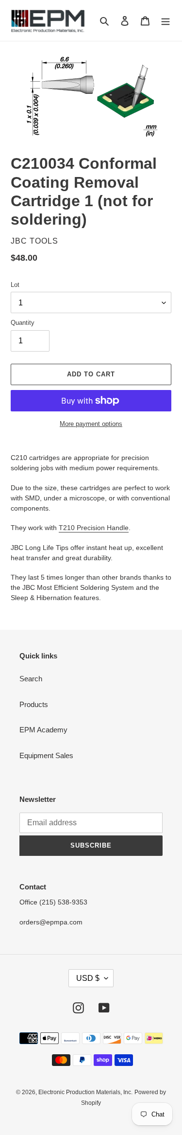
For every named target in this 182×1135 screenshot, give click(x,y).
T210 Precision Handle (94, 528)
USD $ (87, 978)
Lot (15, 284)
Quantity (22, 322)
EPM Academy (43, 730)
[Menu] (165, 20)
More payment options (91, 423)
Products (33, 704)
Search (30, 678)
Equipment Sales (46, 755)
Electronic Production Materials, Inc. (85, 1092)
